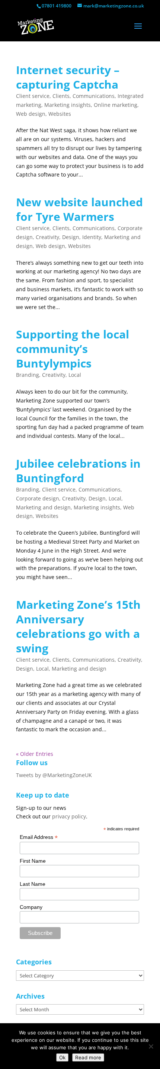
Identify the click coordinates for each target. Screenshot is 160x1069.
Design (70, 237)
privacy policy (69, 816)
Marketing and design (43, 507)
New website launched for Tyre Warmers (79, 209)
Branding (27, 374)
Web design (30, 113)
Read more (88, 1057)
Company (31, 907)
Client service (32, 95)
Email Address (39, 837)
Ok (62, 1057)
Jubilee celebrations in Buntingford (78, 471)
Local (74, 374)
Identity (91, 237)
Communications (94, 95)
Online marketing (115, 104)
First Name (33, 861)
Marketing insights (67, 104)
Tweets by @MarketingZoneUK (54, 775)
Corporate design (37, 498)
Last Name (32, 884)
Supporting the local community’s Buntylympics (72, 349)
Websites (59, 113)
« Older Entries (34, 753)
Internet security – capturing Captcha (67, 77)
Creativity (47, 237)
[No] (150, 1046)
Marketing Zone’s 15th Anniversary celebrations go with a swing (78, 626)
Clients (61, 95)
